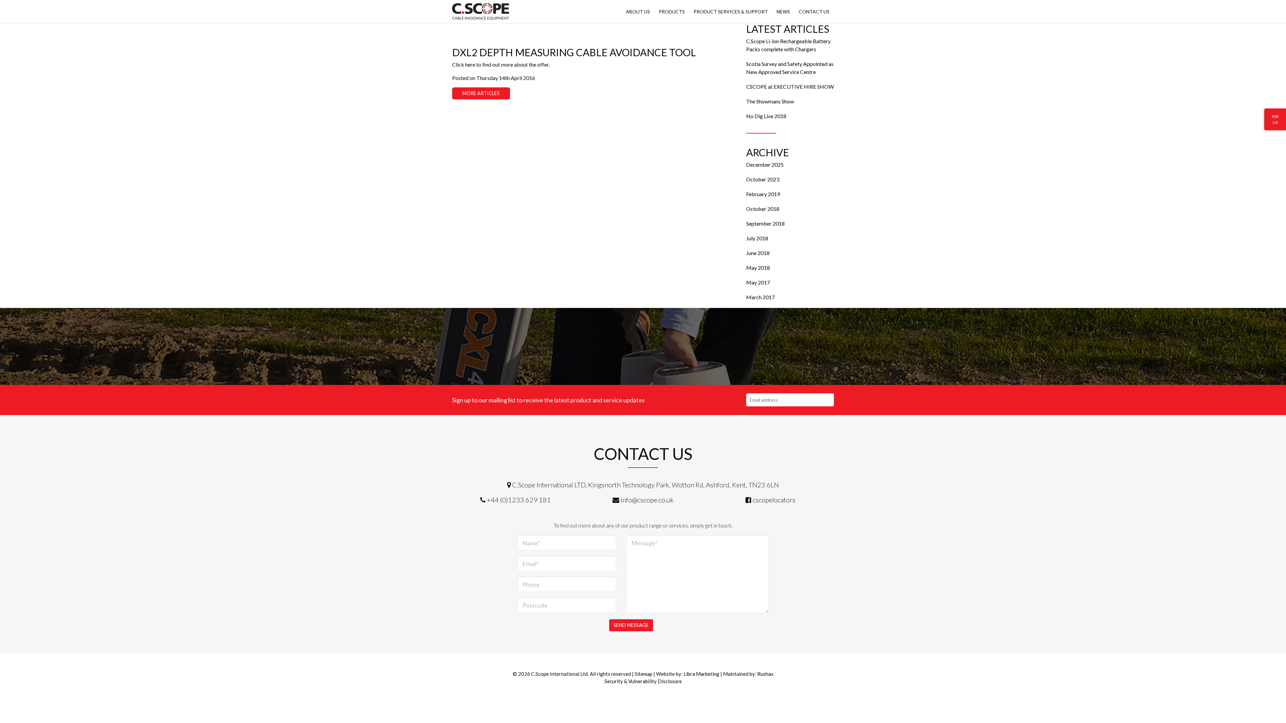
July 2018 (757, 238)
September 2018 (765, 223)
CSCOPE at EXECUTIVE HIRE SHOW (790, 86)
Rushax (765, 674)
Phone (531, 584)
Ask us (1275, 119)
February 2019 (763, 194)
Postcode (535, 605)
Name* (531, 543)
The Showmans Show (770, 101)
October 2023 (762, 179)
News (783, 11)
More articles (481, 93)
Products (672, 11)
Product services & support (731, 11)
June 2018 (758, 253)
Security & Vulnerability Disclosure (643, 681)
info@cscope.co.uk (647, 500)
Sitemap (643, 674)
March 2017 (760, 297)
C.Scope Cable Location (480, 11)
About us (638, 11)
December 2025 (765, 164)
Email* (530, 563)
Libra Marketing (701, 674)
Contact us (814, 11)
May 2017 (758, 282)
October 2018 (762, 209)
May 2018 (758, 267)
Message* (644, 543)
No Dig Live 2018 (766, 116)
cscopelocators (774, 500)
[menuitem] (638, 11)
